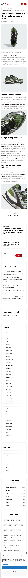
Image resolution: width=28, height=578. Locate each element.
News (2, 21)
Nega (14, 571)
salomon (6, 545)
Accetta (14, 567)
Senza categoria (9, 464)
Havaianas (19, 535)
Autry (19, 522)
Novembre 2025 (9, 359)
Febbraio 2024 (9, 395)
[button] (26, 553)
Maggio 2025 (8, 377)
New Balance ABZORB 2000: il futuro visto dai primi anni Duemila (12, 244)
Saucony (12, 545)
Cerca (4, 253)
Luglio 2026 (8, 335)
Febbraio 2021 (9, 435)
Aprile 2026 (8, 344)
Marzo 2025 (8, 383)
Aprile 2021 (8, 432)
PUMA (15, 542)
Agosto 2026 (8, 332)
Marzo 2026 (8, 347)
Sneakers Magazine (8, 550)
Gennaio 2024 (9, 398)
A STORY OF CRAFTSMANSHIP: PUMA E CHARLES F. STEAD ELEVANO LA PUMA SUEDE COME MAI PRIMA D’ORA (13, 231)
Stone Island (16, 550)
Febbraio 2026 (9, 350)
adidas (14, 219)
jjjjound (10, 537)
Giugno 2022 (8, 420)
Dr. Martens (12, 530)
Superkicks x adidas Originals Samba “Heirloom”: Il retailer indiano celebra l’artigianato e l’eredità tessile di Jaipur (13, 285)
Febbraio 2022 (9, 423)
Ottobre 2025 (8, 362)
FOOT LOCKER (18, 532)
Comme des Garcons (8, 527)
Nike (5, 542)
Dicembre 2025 (9, 356)
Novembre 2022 (9, 417)
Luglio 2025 (8, 371)
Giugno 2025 (8, 374)
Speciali (7, 467)
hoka (5, 537)
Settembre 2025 (9, 365)
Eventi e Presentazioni (10, 452)
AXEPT (5, 525)
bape (10, 525)
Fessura (11, 532)
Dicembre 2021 (9, 426)
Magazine (8, 455)
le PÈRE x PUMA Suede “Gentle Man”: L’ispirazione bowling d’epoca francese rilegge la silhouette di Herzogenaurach (13, 273)
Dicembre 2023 (9, 402)
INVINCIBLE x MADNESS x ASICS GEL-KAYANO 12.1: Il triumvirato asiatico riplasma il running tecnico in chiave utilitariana (13, 279)
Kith (15, 537)
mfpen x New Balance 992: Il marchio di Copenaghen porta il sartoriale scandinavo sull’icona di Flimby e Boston (13, 298)
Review (5, 21)
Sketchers (12, 547)
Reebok (20, 542)
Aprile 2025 (8, 380)
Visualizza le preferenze (14, 575)
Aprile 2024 (8, 392)
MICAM (5, 540)
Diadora (5, 530)
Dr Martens (19, 530)
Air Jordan (18, 520)
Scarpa (17, 545)
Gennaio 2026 (9, 353)
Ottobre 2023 (8, 405)
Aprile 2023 (8, 411)
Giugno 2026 (8, 338)
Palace (10, 542)
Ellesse (5, 532)
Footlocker (6, 535)
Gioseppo (13, 535)
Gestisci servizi (5, 564)
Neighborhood (12, 540)
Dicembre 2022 (9, 414)
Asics (5, 522)
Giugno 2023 (8, 408)
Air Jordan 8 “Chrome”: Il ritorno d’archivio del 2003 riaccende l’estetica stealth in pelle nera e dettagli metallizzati (13, 292)
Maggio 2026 (8, 341)
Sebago (5, 547)
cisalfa (21, 525)
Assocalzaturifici (12, 522)
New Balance (20, 540)
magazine (20, 537)
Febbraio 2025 (9, 386)
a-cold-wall (6, 520)
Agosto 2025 (8, 368)
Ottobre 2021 (8, 429)
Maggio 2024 (8, 389)
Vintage (7, 470)
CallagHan (16, 525)
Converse (16, 527)
